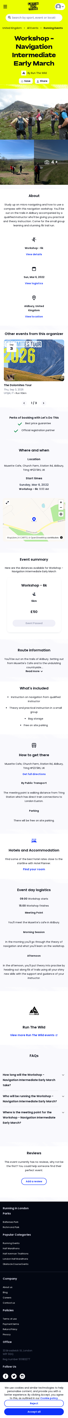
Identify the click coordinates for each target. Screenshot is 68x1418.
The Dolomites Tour (18, 385)
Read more (33, 671)
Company (10, 1279)
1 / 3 (34, 403)
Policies (8, 1310)
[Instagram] (24, 1380)
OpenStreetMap (39, 537)
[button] (34, 520)
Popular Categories (17, 1235)
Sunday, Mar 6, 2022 (34, 485)
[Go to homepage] (34, 6)
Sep (12, 344)
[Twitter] (15, 1380)
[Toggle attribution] (61, 537)
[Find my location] (60, 514)
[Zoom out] (60, 507)
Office (7, 1342)
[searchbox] (34, 18)
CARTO (24, 537)
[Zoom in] (60, 502)
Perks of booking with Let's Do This (34, 418)
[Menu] (13, 6)
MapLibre (12, 537)
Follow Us (9, 1367)
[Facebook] (7, 1380)
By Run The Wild (37, 73)
